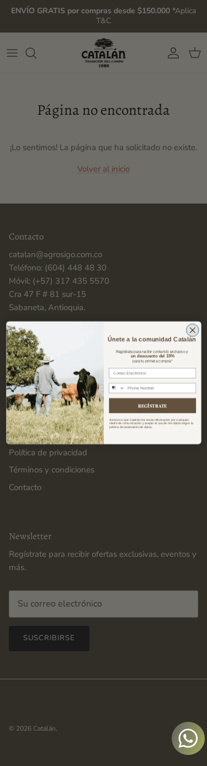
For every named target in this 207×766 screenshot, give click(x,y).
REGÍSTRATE (152, 406)
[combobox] (116, 388)
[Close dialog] (192, 330)
